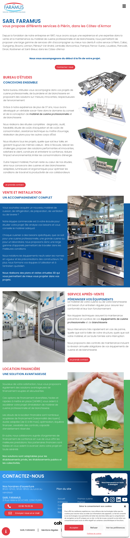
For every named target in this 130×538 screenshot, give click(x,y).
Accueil (61, 498)
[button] (125, 506)
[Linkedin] (118, 499)
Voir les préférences (115, 527)
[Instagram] (112, 499)
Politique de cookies (94, 533)
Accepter (74, 527)
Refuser (94, 527)
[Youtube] (124, 499)
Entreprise (63, 502)
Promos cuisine (85, 498)
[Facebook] (106, 499)
